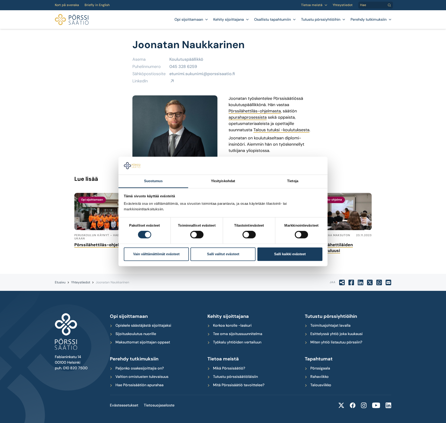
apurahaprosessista (248, 117)
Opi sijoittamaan (188, 19)
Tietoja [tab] (292, 181)
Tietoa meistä (311, 5)
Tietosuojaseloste (159, 405)
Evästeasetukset (124, 405)
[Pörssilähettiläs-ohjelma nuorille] (108, 211)
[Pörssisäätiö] (72, 19)
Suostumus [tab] (153, 181)
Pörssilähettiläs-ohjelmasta (255, 111)
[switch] (196, 234)
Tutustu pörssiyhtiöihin (320, 19)
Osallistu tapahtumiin (272, 19)
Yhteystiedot (343, 5)
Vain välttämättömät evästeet (156, 254)
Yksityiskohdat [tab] (223, 181)
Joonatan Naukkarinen (112, 282)
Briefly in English (97, 5)
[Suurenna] (211, 101)
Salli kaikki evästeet (290, 254)
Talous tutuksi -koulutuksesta (281, 130)
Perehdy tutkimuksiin (369, 19)
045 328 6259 (183, 66)
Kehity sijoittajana (228, 19)
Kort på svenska (67, 5)
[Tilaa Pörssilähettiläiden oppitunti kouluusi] (337, 211)
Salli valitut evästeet (223, 254)
